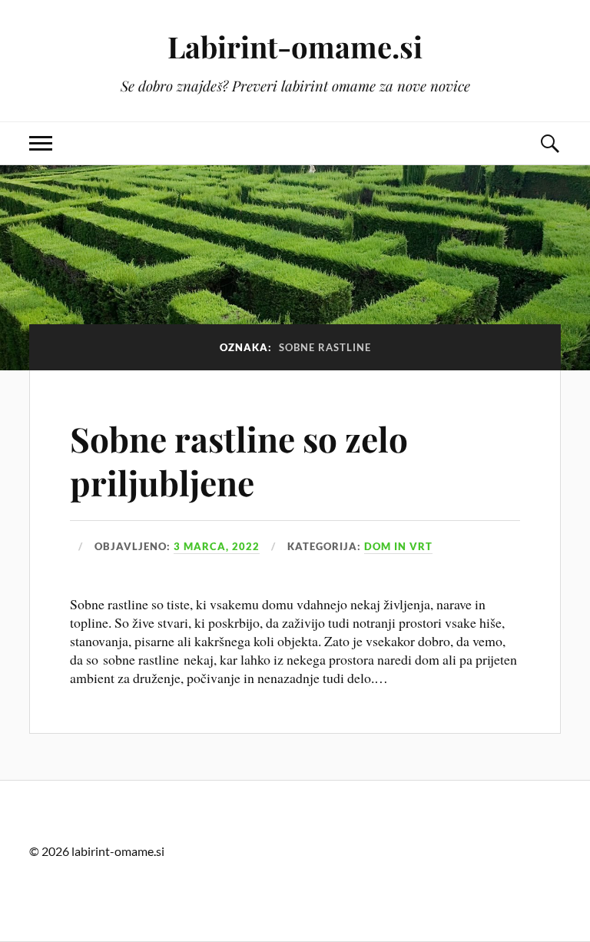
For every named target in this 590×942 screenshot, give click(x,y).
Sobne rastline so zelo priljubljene (239, 460)
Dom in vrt (398, 546)
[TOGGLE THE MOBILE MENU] (40, 143)
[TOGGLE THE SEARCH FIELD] (549, 143)
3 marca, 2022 (217, 546)
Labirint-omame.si (295, 46)
